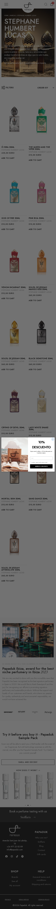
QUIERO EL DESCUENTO (41, 466)
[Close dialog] (53, 439)
